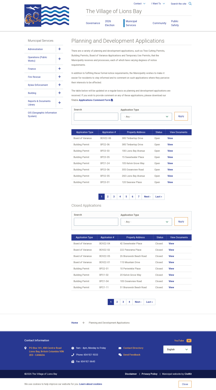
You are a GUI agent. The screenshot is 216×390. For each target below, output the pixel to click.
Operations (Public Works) (37, 59)
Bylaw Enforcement (38, 85)
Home (74, 322)
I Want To (156, 3)
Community (159, 23)
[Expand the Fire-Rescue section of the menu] (59, 76)
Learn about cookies (90, 384)
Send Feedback (131, 354)
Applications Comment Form (94, 100)
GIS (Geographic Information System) (42, 114)
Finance (32, 68)
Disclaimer (131, 374)
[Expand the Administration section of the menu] (59, 49)
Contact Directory (133, 348)
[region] (131, 157)
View (170, 138)
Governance (93, 23)
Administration (35, 49)
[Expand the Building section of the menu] (59, 93)
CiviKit (188, 374)
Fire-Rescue (34, 77)
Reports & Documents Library (39, 103)
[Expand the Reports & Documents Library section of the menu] (59, 102)
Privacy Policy (149, 374)
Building (32, 93)
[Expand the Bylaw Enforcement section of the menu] (59, 85)
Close (185, 384)
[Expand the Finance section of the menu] (59, 68)
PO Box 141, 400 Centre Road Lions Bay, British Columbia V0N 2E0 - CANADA (46, 351)
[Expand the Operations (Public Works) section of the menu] (59, 59)
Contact (138, 3)
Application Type (130, 109)
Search (78, 109)
